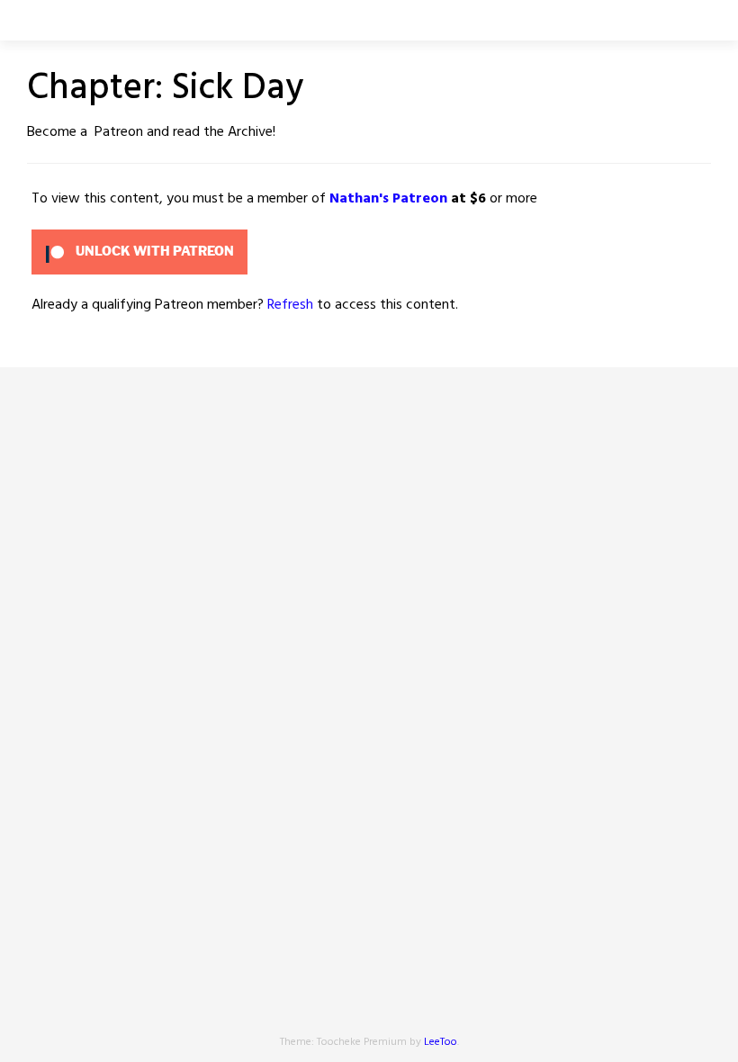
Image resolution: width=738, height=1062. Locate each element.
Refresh (290, 305)
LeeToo (440, 1042)
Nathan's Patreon (388, 199)
